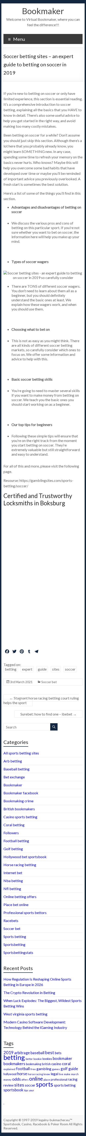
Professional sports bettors (25, 912)
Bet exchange (14, 777)
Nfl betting (12, 888)
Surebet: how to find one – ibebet (48, 714)
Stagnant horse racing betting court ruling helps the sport (41, 700)
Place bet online (15, 904)
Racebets (10, 920)
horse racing (35, 1074)
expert (27, 669)
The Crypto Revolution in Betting (29, 992)
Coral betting (14, 825)
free (33, 1069)
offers (25, 1079)
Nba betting (13, 880)
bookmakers (14, 1063)
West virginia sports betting (25, 1014)
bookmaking (33, 1064)
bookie (37, 1058)
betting (11, 669)
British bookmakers (19, 809)
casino (56, 1064)
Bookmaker (43, 11)
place (47, 1079)
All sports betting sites (21, 753)
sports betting (65, 1085)
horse (22, 1073)
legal (54, 1073)
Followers (11, 833)
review (8, 1085)
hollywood (10, 1074)
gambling (43, 1068)
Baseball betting (16, 769)
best (49, 1052)
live (61, 1074)
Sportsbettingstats (18, 952)
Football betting (16, 841)
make (67, 1074)
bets (58, 1053)
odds (16, 1079)
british (46, 1064)
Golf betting (13, 849)
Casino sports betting (20, 817)
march (75, 1074)
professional (59, 1079)
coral (66, 1063)
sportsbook (13, 1089)
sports (44, 1084)
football (23, 1068)
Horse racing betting (19, 864)
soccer (70, 669)
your (31, 1090)
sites (55, 669)
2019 (8, 1052)
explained (9, 1069)
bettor (29, 1058)
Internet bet (12, 872)
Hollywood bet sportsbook (25, 857)
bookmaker (62, 1058)
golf (64, 1068)
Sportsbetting (14, 944)
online (36, 1079)
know (47, 1074)
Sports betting (14, 936)
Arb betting (12, 761)
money (7, 1079)
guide (42, 669)
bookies (47, 1059)
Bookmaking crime (18, 801)
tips (26, 1090)
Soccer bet (49, 682)
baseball (37, 1052)
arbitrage (22, 1053)
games (56, 1069)
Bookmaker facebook (20, 793)
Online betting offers (19, 896)
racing (73, 1079)
